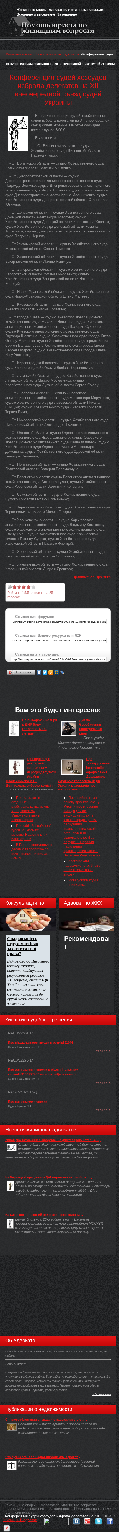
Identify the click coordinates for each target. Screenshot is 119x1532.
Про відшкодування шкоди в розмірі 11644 (40, 1042)
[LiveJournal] (62, 672)
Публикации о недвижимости (38, 1409)
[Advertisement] (62, 683)
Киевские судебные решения (38, 1019)
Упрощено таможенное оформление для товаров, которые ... (52, 1140)
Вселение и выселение (36, 14)
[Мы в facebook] (109, 1520)
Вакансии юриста (19, 1512)
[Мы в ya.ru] (6, 1527)
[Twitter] (45, 672)
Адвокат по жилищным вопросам (76, 10)
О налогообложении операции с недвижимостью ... (44, 1419)
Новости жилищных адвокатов (57, 54)
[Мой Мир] (57, 672)
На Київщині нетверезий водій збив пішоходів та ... (44, 1214)
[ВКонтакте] (39, 672)
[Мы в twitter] (98, 1520)
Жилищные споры (31, 10)
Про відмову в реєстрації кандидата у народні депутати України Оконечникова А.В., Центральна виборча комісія (31, 772)
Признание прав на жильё (95, 1509)
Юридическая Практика (91, 577)
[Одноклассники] (51, 672)
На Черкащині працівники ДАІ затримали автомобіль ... (47, 1177)
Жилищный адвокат (19, 54)
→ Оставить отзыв (101, 1394)
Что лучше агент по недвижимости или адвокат (41, 1457)
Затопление (67, 14)
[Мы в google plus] (87, 1520)
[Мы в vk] (76, 1520)
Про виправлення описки (27, 1101)
